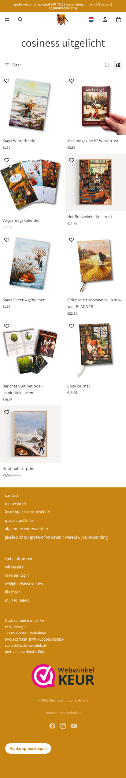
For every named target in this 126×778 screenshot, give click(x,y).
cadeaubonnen (18, 558)
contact (12, 495)
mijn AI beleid (17, 600)
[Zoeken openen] (20, 19)
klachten (13, 592)
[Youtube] (73, 726)
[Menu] (7, 19)
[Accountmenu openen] (105, 19)
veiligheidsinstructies (24, 583)
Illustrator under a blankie (68, 700)
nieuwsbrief (15, 503)
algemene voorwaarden (26, 528)
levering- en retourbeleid (27, 512)
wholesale (14, 567)
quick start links (19, 520)
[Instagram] (63, 726)
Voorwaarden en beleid (63, 712)
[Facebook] (52, 726)
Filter (16, 65)
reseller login (17, 575)
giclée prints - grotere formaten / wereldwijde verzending (56, 537)
